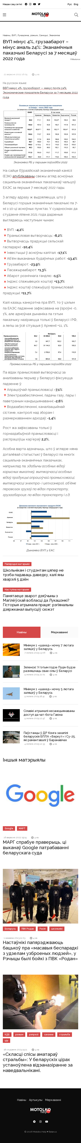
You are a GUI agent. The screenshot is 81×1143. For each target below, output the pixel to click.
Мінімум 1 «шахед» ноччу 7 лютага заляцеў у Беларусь (49, 647)
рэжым (34, 35)
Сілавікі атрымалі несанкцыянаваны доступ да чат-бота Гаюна (49, 712)
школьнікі (57, 928)
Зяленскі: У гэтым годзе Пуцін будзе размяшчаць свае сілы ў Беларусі (50, 669)
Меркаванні (59, 632)
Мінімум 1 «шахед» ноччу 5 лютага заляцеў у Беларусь (49, 690)
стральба (64, 1034)
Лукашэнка (23, 35)
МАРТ (22, 828)
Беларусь (10, 928)
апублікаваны (23, 176)
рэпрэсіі (33, 1034)
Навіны (6, 35)
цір (6, 1040)
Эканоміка (54, 35)
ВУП (14, 35)
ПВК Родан (27, 928)
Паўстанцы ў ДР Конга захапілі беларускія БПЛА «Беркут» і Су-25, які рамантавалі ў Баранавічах (49, 736)
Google (9, 828)
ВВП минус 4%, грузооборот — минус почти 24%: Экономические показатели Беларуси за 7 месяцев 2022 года (40, 92)
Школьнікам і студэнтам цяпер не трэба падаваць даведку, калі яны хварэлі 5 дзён (33, 575)
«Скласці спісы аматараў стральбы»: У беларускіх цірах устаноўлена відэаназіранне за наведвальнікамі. (38, 1062)
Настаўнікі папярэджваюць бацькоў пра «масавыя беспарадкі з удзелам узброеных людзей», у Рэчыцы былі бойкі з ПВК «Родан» (40, 950)
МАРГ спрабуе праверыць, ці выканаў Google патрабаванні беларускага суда (36, 847)
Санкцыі (43, 35)
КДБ (7, 1034)
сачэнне (48, 1034)
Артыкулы (35, 1100)
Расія (43, 928)
